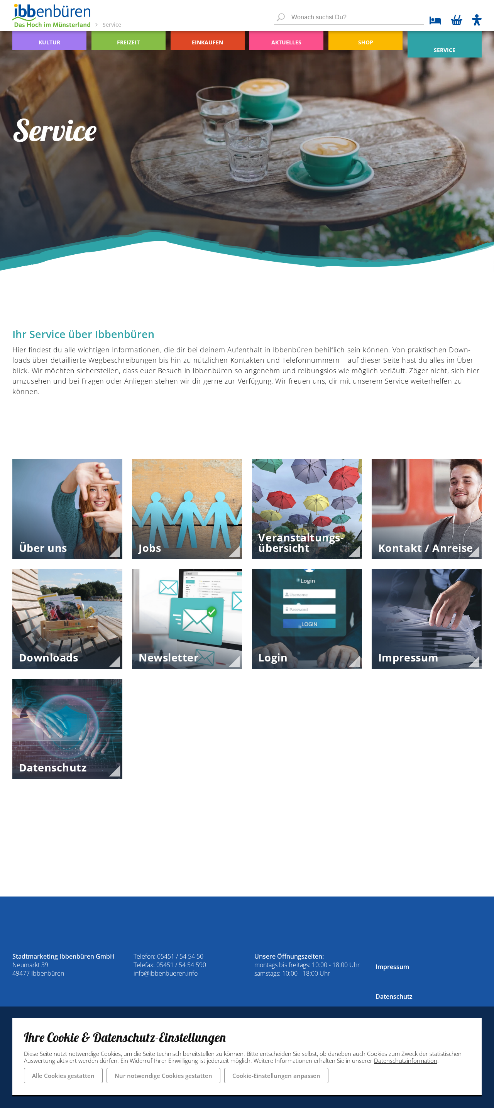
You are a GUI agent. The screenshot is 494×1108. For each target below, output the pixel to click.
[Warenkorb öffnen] (456, 21)
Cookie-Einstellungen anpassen (276, 1075)
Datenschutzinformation (405, 1060)
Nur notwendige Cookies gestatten (163, 1075)
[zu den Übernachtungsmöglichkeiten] (432, 21)
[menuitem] (49, 40)
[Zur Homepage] (51, 15)
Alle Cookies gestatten (63, 1075)
